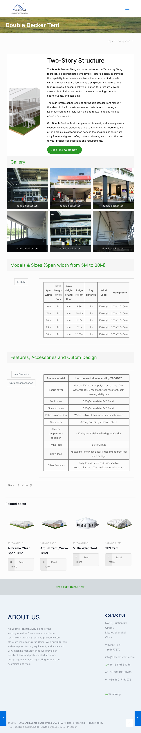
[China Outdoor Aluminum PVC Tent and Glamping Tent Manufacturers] (20, 8)
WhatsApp (114, 694)
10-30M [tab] (21, 281)
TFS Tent (111, 548)
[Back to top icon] (129, 723)
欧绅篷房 (72, 727)
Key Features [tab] (21, 374)
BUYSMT (42, 727)
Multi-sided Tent (85, 548)
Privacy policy (95, 722)
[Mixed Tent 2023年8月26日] (3, 718)
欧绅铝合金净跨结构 (26, 727)
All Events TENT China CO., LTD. (44, 722)
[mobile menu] (127, 8)
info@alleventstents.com (120, 657)
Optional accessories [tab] (21, 382)
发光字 (51, 727)
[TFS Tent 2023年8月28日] (138, 718)
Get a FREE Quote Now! (64, 149)
